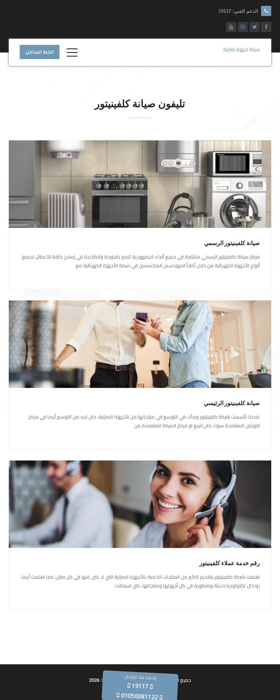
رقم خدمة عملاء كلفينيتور (229, 563)
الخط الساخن (40, 52)
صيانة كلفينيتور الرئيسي (232, 403)
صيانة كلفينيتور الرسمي (232, 243)
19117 (224, 11)
